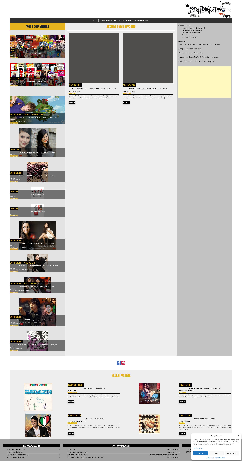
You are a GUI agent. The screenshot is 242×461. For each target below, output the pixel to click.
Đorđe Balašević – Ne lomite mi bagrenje (203, 57)
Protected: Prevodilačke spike (77, 455)
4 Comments (182, 392)
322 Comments (14, 156)
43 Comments (72, 93)
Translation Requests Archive (37, 82)
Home (95, 20)
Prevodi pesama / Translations (112, 20)
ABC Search (37, 54)
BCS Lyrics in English (75, 385)
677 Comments (14, 57)
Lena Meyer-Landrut (27, 269)
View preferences (231, 453)
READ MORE (72, 102)
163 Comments (14, 292)
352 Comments (14, 123)
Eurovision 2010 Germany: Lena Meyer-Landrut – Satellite (37, 266)
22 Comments (126, 93)
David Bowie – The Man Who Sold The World (204, 44)
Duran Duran (186, 421)
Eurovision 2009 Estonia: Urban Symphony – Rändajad (37, 345)
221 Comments (14, 181)
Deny (216, 453)
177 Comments (14, 249)
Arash (15, 290)
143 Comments (14, 325)
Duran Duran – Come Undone (205, 419)
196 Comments (14, 198)
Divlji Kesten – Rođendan (191, 33)
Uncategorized (15, 149)
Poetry (129, 20)
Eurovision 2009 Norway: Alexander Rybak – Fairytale (37, 117)
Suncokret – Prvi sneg (189, 37)
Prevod (12, 50)
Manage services (198, 448)
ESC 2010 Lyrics (18, 180)
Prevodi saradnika (30, 283)
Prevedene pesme (37, 114)
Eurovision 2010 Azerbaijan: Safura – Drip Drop (37, 243)
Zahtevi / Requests (16, 78)
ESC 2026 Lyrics (76, 421)
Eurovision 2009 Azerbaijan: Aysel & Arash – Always (37, 287)
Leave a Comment (72, 392)
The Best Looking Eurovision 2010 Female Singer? (37, 152)
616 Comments (14, 85)
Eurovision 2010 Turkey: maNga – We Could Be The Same (37, 320)
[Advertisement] (204, 82)
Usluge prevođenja (141, 20)
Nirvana (191, 391)
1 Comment (182, 423)
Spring (181, 49)
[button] (238, 436)
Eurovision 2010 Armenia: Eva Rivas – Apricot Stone (37, 176)
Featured (27, 114)
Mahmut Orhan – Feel (193, 49)
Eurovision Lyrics (16, 114)
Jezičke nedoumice (37, 195)
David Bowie (186, 391)
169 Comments (14, 271)
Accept (200, 453)
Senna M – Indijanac (189, 35)
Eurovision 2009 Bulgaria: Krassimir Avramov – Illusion (148, 89)
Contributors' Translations (16, 455)
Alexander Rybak (18, 121)
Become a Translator (37, 212)
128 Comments (14, 350)
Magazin (74, 391)
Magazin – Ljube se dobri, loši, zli (193, 28)
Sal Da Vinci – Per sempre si (192, 30)
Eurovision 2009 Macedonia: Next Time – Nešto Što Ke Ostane (94, 89)
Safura (24, 247)
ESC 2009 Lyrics (27, 121)
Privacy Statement (220, 457)
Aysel (19, 290)
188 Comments (14, 215)
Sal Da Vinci (83, 421)
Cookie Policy (210, 457)
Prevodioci (14, 191)
